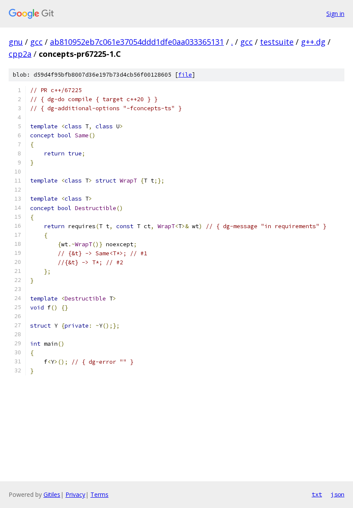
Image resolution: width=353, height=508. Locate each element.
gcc (36, 42)
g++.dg (313, 42)
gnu (16, 42)
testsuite (277, 42)
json (337, 494)
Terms (99, 494)
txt (317, 494)
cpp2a (20, 54)
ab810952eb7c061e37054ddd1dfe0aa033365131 (137, 42)
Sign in (335, 13)
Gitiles (51, 494)
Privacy (75, 494)
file (185, 74)
